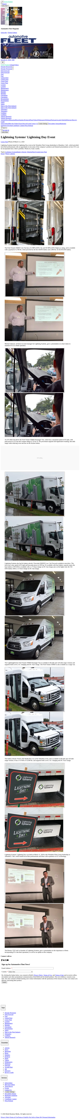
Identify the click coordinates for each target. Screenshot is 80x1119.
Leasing (3, 85)
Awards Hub (60, 120)
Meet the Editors (13, 123)
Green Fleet (4, 81)
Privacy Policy (5, 1117)
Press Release (28, 125)
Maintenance (5, 88)
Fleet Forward (5, 71)
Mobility (3, 92)
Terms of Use (14, 1117)
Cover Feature (8, 2)
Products (27, 120)
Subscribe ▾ (5, 6)
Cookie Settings (43, 123)
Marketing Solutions (11, 1095)
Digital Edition (12, 32)
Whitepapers (41, 120)
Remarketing (5, 99)
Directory (69, 120)
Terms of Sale (22, 1117)
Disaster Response (6, 67)
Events (29, 123)
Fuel (2, 74)
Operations (4, 95)
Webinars (48, 120)
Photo (31, 120)
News (7, 120)
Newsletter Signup (54, 123)
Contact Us (34, 123)
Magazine (12, 120)
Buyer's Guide (9, 1072)
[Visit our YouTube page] (8, 960)
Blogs (17, 120)
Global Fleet (4, 78)
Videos (19, 2)
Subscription (4, 123)
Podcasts (53, 120)
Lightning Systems (11, 152)
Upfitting (3, 113)
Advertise (9, 125)
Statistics (21, 120)
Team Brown (23, 123)
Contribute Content (18, 125)
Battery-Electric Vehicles (24, 152)
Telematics (4, 109)
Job (65, 120)
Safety (3, 102)
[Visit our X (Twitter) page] (6, 960)
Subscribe (4, 32)
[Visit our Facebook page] (2, 960)
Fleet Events (36, 152)
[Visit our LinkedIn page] (4, 960)
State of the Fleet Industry (9, 106)
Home (3, 154)
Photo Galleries (10, 154)
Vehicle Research (6, 116)
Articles (15, 2)
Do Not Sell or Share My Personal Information (41, 1117)
